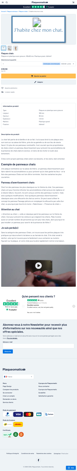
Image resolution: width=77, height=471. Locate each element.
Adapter (40, 82)
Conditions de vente (27, 453)
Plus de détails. (12, 338)
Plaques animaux (12, 11)
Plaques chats (23, 11)
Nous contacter (43, 386)
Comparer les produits (11, 389)
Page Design (7, 386)
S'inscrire (8, 351)
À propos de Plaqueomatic (47, 389)
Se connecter (7, 393)
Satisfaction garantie (45, 396)
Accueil (3, 11)
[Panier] (73, 2)
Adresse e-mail (7, 342)
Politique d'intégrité (12, 453)
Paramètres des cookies (43, 453)
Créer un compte (9, 396)
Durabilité (41, 393)
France (9, 377)
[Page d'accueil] (38, 369)
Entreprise (57, 453)
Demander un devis (9, 399)
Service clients (8, 402)
